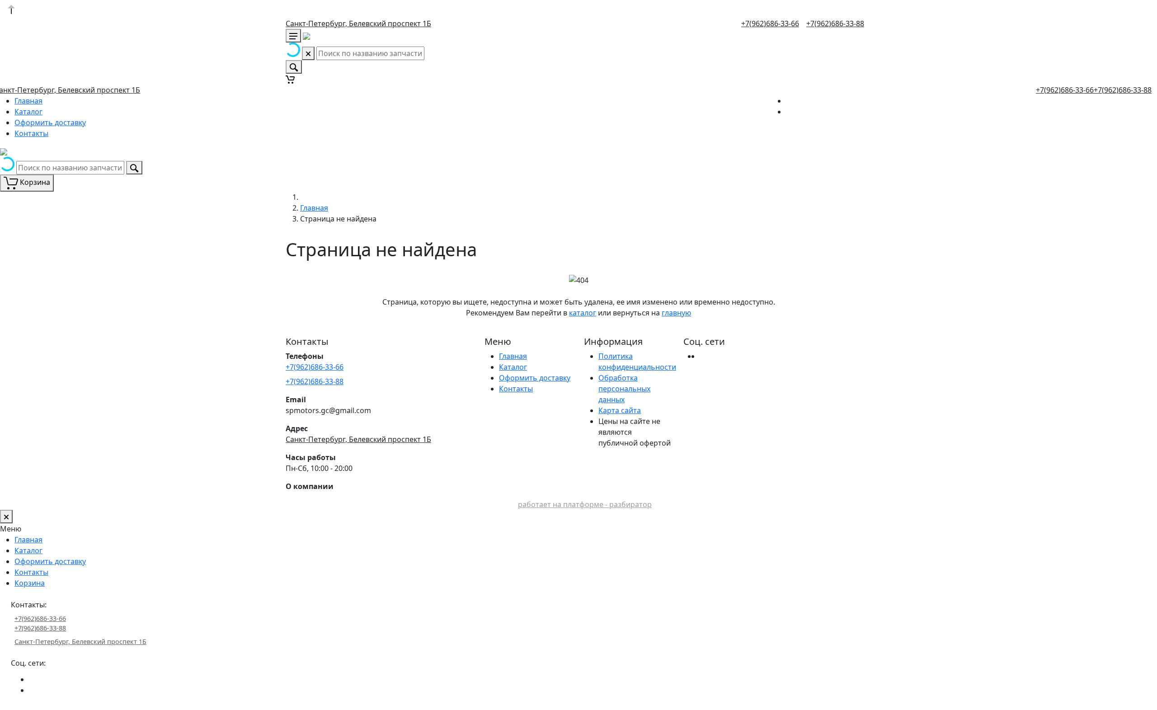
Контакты (31, 133)
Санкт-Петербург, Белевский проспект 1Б (358, 23)
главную (676, 313)
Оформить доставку (50, 122)
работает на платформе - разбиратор (585, 504)
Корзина (29, 583)
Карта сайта (619, 410)
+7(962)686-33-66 (770, 23)
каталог (582, 313)
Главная (28, 101)
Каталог (28, 112)
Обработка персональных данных (624, 388)
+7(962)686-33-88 (835, 23)
